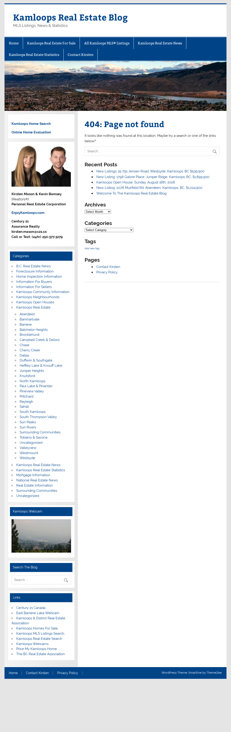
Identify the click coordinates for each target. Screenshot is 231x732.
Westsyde (27, 458)
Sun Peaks (28, 422)
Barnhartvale (29, 319)
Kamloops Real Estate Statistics (34, 55)
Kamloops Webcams (32, 644)
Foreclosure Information (35, 271)
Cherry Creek (30, 350)
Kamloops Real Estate (33, 307)
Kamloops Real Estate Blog (70, 17)
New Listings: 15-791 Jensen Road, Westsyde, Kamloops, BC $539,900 (150, 171)
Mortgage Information (33, 475)
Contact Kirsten (80, 55)
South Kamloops (33, 412)
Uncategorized (31, 443)
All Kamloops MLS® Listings (106, 43)
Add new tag (92, 248)
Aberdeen (27, 314)
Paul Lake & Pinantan (36, 386)
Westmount (29, 453)
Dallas (24, 355)
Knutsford (27, 376)
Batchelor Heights (34, 330)
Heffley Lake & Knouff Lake (41, 366)
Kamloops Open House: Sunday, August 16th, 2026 (135, 182)
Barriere (26, 325)
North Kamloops (32, 381)
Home (14, 43)
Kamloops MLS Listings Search (40, 633)
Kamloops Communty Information (42, 292)
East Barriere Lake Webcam (37, 613)
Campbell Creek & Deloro (40, 340)
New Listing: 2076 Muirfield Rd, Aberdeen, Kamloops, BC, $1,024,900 (149, 188)
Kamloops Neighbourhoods (37, 297)
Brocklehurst (29, 335)
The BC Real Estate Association (40, 654)
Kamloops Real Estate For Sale (51, 43)
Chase (24, 345)
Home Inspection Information (39, 276)
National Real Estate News (37, 480)
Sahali (24, 407)
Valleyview (28, 448)
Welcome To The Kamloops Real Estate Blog (131, 193)
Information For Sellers (34, 287)
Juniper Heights (32, 371)
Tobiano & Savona (33, 437)
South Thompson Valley (38, 417)
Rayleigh (26, 402)
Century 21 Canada (30, 608)
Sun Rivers (28, 427)
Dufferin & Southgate (36, 360)
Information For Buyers (34, 282)
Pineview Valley (32, 391)
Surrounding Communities (40, 432)
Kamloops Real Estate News (160, 43)
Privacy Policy (107, 272)
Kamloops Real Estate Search (39, 639)
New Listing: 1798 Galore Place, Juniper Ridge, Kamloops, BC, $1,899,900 (152, 177)
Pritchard (26, 396)
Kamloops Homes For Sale (37, 628)
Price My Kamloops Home (36, 649)
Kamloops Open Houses (35, 302)
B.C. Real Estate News (33, 266)
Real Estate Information (34, 485)
